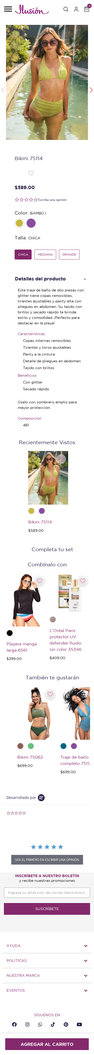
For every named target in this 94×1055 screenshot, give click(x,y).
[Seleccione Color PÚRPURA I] (31, 223)
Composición (30, 418)
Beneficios (27, 375)
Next (91, 87)
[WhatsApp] (40, 1024)
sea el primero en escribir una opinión (47, 859)
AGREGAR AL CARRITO (47, 1044)
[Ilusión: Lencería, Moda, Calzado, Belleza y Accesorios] (32, 10)
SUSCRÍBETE (47, 909)
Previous (2, 87)
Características (31, 334)
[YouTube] (79, 1024)
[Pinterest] (66, 1024)
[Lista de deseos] (31, 173)
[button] (65, 9)
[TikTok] (53, 1024)
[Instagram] (27, 1024)
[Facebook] (14, 1024)
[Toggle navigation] (8, 9)
